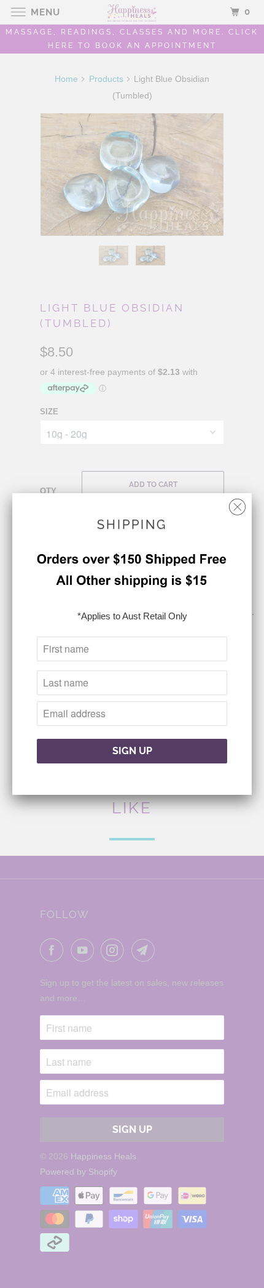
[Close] (237, 504)
